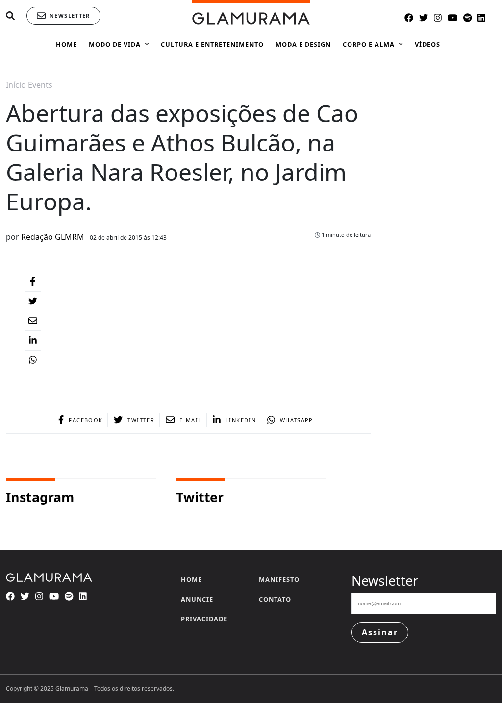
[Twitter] (33, 301)
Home (191, 579)
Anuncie (197, 599)
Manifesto (279, 579)
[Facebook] (33, 281)
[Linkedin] (33, 340)
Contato (275, 599)
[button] (10, 16)
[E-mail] (33, 321)
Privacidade (204, 618)
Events (40, 84)
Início (16, 84)
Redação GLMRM (52, 236)
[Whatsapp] (33, 360)
